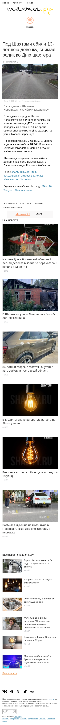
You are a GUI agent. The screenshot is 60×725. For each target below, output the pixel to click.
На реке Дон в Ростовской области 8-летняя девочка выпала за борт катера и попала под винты (29, 263)
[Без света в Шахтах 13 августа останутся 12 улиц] (12, 648)
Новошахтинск (10, 203)
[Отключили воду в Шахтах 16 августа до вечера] (12, 610)
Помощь (42, 719)
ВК (50, 186)
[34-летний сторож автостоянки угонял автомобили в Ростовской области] (30, 345)
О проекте (14, 719)
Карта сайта (33, 719)
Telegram (8, 190)
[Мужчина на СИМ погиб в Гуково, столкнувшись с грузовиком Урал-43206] (12, 667)
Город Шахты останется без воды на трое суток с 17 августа (38, 563)
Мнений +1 (23, 214)
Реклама (5, 719)
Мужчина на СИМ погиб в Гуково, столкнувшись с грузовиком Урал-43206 (37, 659)
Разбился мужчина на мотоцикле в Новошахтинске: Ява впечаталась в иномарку (26, 529)
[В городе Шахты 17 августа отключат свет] (12, 591)
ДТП (22, 203)
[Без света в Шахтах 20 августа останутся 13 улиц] (30, 450)
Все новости (9, 673)
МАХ (44, 186)
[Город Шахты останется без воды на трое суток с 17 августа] (12, 572)
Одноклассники (23, 190)
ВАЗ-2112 (39, 203)
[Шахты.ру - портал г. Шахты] (30, 13)
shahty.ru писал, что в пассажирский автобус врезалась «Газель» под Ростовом (23, 176)
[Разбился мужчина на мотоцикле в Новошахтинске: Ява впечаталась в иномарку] (30, 503)
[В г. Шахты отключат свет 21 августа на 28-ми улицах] (30, 397)
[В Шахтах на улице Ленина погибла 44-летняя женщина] (30, 292)
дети (29, 203)
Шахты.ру (18, 716)
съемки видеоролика (13, 207)
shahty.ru (50, 699)
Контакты (23, 719)
